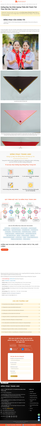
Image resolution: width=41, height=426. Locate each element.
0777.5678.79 (6, 280)
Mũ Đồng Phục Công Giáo (20, 233)
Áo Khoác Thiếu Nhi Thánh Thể (32, 237)
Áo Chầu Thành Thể (34, 230)
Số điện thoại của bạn (14, 366)
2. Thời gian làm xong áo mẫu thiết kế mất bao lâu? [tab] (11, 307)
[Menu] (1, 1)
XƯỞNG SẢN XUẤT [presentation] (5, 249)
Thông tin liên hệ (4, 382)
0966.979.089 (12, 280)
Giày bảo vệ (32, 235)
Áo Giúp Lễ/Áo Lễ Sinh (26, 230)
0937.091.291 (11, 410)
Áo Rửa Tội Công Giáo (25, 235)
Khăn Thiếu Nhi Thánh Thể (11, 235)
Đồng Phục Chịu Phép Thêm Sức (16, 239)
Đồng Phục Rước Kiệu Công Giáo (9, 237)
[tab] (4, 250)
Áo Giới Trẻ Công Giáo (32, 228)
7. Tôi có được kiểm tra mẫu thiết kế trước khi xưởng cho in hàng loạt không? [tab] (16, 322)
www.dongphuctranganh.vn (10, 413)
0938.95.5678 (12, 278)
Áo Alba (24, 237)
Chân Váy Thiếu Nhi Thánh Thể (31, 233)
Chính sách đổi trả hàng (34, 403)
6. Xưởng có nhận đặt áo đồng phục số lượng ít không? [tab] (12, 319)
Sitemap (24, 422)
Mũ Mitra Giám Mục (26, 239)
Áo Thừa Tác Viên (19, 237)
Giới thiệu (31, 391)
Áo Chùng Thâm (8, 231)
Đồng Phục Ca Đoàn (6, 230)
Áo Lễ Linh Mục (7, 228)
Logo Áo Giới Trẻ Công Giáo (16, 230)
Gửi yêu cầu (13, 376)
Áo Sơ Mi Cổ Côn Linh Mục (26, 231)
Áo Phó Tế (34, 231)
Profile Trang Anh (33, 393)
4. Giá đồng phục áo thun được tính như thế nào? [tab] (11, 313)
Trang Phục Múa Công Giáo (9, 233)
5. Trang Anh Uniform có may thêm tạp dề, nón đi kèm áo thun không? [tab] (15, 316)
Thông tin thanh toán (33, 397)
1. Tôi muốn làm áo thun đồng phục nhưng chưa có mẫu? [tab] (12, 304)
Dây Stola (18, 235)
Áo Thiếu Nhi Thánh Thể (15, 228)
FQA (31, 410)
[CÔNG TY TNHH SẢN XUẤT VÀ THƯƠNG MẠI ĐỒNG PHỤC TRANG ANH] (20, 1)
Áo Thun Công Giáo (24, 228)
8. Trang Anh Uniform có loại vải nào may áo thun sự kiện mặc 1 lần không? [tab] (16, 325)
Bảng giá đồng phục (33, 395)
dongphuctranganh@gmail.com (25, 345)
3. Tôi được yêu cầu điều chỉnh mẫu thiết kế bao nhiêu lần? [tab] (13, 310)
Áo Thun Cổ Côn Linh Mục (16, 231)
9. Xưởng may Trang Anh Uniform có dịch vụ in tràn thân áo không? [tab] (14, 328)
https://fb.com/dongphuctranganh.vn (13, 293)
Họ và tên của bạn (13, 362)
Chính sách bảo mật (19, 422)
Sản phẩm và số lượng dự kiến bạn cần (17, 358)
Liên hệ (31, 408)
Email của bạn (12, 371)
